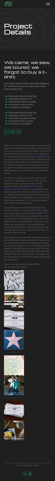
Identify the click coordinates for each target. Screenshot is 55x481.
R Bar (38, 210)
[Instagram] (25, 474)
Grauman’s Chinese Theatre (16, 189)
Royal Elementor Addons (29, 465)
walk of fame (32, 186)
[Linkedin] (30, 474)
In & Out (28, 200)
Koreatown (41, 156)
